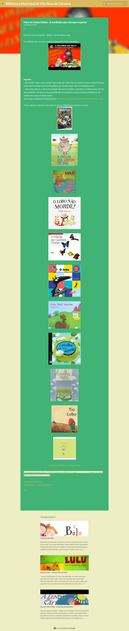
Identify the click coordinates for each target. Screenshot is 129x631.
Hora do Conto (29, 485)
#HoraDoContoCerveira (33, 482)
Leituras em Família (83, 472)
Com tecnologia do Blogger (65, 628)
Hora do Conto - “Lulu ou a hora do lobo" (54, 572)
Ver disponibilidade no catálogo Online (64, 465)
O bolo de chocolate (47, 538)
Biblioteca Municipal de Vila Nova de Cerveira (38, 4)
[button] (25, 29)
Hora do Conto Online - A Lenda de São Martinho (56, 607)
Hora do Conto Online (44, 485)
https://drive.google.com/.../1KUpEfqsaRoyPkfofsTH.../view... (80, 99)
